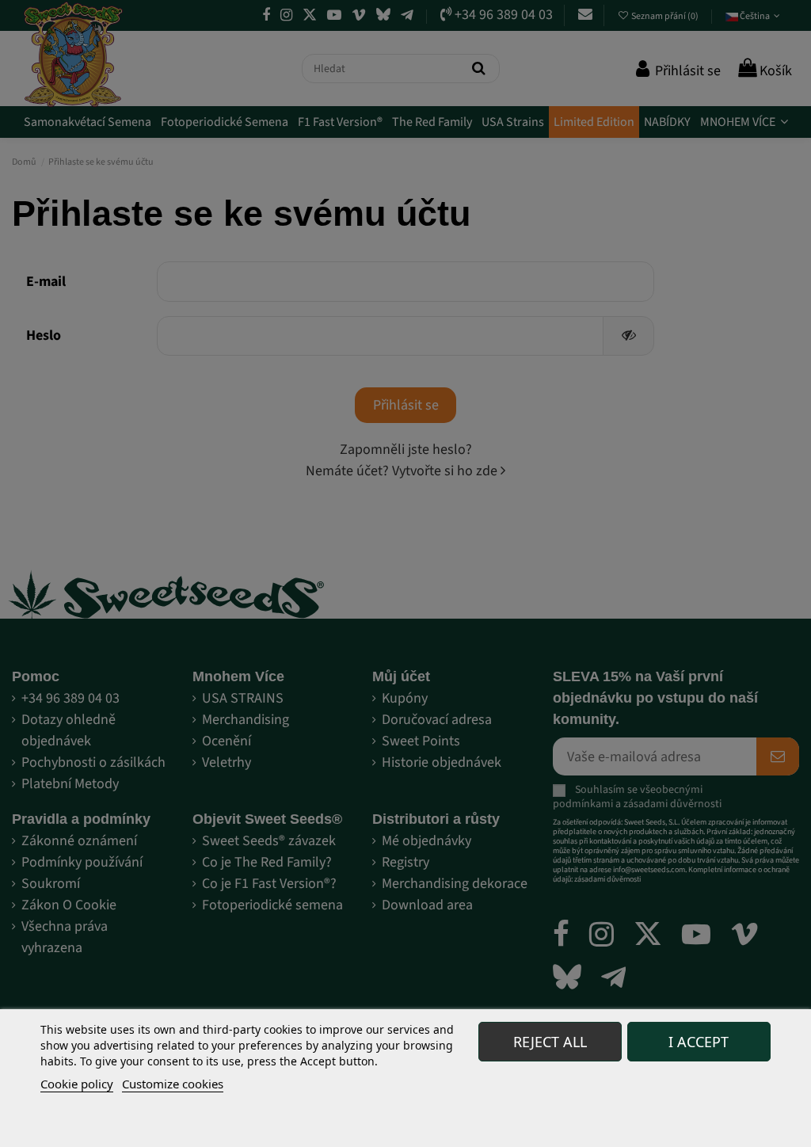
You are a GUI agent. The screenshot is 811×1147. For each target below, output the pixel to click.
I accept (698, 1041)
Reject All (550, 1041)
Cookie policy (76, 1084)
